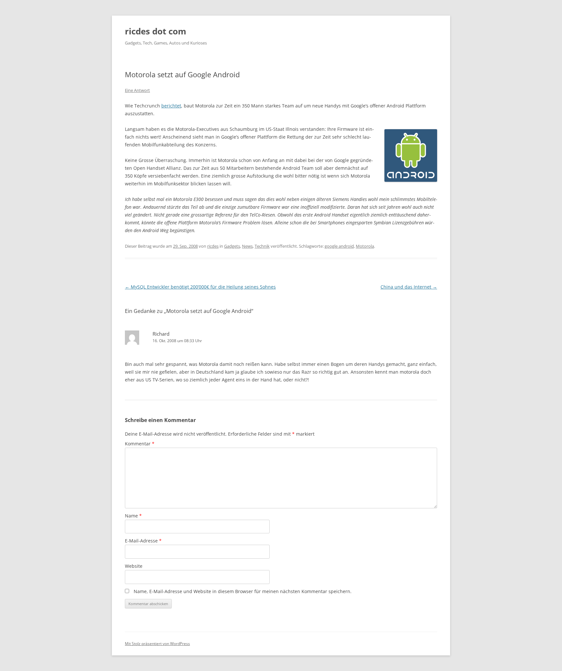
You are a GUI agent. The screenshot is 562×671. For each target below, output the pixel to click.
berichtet (171, 106)
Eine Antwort (137, 90)
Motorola (365, 246)
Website (133, 566)
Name (133, 516)
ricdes (213, 246)
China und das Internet (409, 287)
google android (339, 246)
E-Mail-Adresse (143, 541)
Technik (262, 246)
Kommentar (139, 444)
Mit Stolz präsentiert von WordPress (157, 643)
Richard (161, 333)
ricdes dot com (155, 31)
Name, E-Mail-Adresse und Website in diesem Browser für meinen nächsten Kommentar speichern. (243, 591)
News (247, 246)
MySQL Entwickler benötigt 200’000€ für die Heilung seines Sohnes (200, 287)
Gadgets (232, 246)
